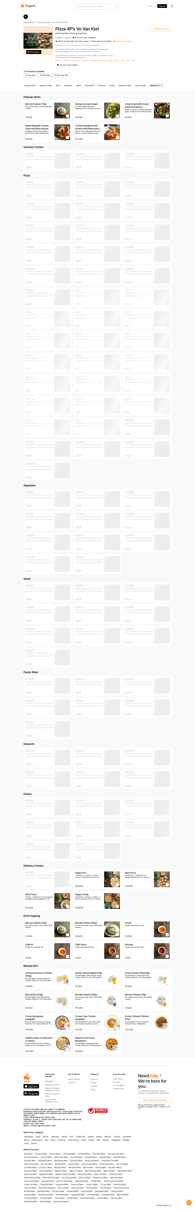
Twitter (92, 1090)
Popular (116, 60)
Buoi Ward (28, 1154)
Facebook (94, 1079)
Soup (26, 1143)
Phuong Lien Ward (100, 1178)
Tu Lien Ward (105, 1184)
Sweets (91, 1137)
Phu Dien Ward (46, 1198)
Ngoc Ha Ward (109, 1171)
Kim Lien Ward (46, 1164)
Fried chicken (73, 1140)
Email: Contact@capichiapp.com (39, 1126)
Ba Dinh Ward (29, 1191)
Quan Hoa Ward (116, 1178)
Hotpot (91, 1140)
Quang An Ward (48, 1181)
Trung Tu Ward (92, 1184)
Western (85, 60)
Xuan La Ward (63, 1188)
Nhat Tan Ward (100, 1174)
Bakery (99, 1137)
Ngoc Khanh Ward (125, 1171)
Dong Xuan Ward (61, 1157)
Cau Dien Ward (41, 1154)
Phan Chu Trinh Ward (51, 1178)
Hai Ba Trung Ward (45, 1195)
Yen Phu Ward (105, 1188)
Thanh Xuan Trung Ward (113, 1181)
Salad (122, 60)
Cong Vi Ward (55, 1154)
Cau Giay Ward (58, 1191)
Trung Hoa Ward (61, 1184)
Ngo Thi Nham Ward (93, 1171)
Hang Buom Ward (61, 1161)
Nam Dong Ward (45, 1171)
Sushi (38, 1137)
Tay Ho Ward (59, 1198)
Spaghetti (67, 60)
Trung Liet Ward (77, 1184)
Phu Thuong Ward (69, 1178)
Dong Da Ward (86, 1191)
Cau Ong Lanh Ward (43, 22)
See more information (124, 41)
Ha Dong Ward (30, 1195)
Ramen (64, 1137)
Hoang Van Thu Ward (109, 1161)
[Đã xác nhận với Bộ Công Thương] (98, 1110)
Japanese (55, 1137)
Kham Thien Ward (31, 1164)
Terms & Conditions (52, 1085)
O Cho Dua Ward (115, 1174)
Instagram (94, 1086)
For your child (76, 60)
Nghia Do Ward (61, 1171)
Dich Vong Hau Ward (116, 1154)
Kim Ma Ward (60, 1164)
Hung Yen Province (121, 1188)
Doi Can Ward (46, 1157)
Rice (71, 1137)
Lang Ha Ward (73, 1164)
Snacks (34, 1143)
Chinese (117, 1137)
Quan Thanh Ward (31, 1181)
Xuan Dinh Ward (30, 1201)
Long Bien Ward (108, 1195)
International (37, 1140)
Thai (46, 1140)
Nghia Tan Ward (76, 1171)
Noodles (126, 1140)
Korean (45, 1137)
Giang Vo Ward (91, 1157)
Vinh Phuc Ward (120, 1184)
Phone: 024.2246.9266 (34, 1124)
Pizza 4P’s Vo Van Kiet (60, 22)
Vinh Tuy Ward (30, 1188)
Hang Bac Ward (119, 1157)
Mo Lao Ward (101, 1167)
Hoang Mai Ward (78, 1195)
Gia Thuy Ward (76, 1157)
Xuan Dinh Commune (47, 1188)
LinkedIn (93, 1083)
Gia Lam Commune (61, 1201)
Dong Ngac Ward (101, 1191)
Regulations (49, 1081)
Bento (26, 1140)
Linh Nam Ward (30, 1167)
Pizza (133, 60)
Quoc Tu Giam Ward (64, 1181)
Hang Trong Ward (92, 1161)
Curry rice (61, 1140)
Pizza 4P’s (58, 60)
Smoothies (127, 1137)
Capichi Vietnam (74, 1079)
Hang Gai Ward (76, 1161)
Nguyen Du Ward (46, 1174)
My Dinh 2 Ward (30, 1171)
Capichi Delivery (28, 22)
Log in (150, 6)
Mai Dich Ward (60, 1167)
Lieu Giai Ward (122, 1164)
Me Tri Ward (88, 1167)
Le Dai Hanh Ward (107, 1164)
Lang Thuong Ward (89, 1164)
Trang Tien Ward (31, 1184)
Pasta (127, 60)
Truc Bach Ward (46, 1184)
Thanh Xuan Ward (87, 1198)
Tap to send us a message (154, 1100)
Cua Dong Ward (69, 1154)
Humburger (28, 1137)
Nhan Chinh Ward (85, 1174)
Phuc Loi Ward (84, 1178)
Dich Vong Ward (98, 1154)
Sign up (162, 6)
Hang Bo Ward (30, 1161)
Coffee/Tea (80, 1137)
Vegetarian (115, 1140)
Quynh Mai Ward (81, 1181)
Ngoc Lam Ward (30, 1174)
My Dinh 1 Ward (115, 1167)
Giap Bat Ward (105, 1157)
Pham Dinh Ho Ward (32, 1178)
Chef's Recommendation (97, 60)
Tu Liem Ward (102, 1198)
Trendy (109, 60)
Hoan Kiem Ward (62, 1195)
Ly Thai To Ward (45, 1167)
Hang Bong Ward (44, 1161)
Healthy (106, 1140)
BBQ (98, 1140)
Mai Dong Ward (75, 1167)
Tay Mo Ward (96, 1181)
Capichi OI (71, 1083)
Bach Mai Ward (44, 1191)
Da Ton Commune (31, 1157)
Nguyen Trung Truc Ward (65, 1174)
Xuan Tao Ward (77, 1188)
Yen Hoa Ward (91, 1188)
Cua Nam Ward (84, 1154)
